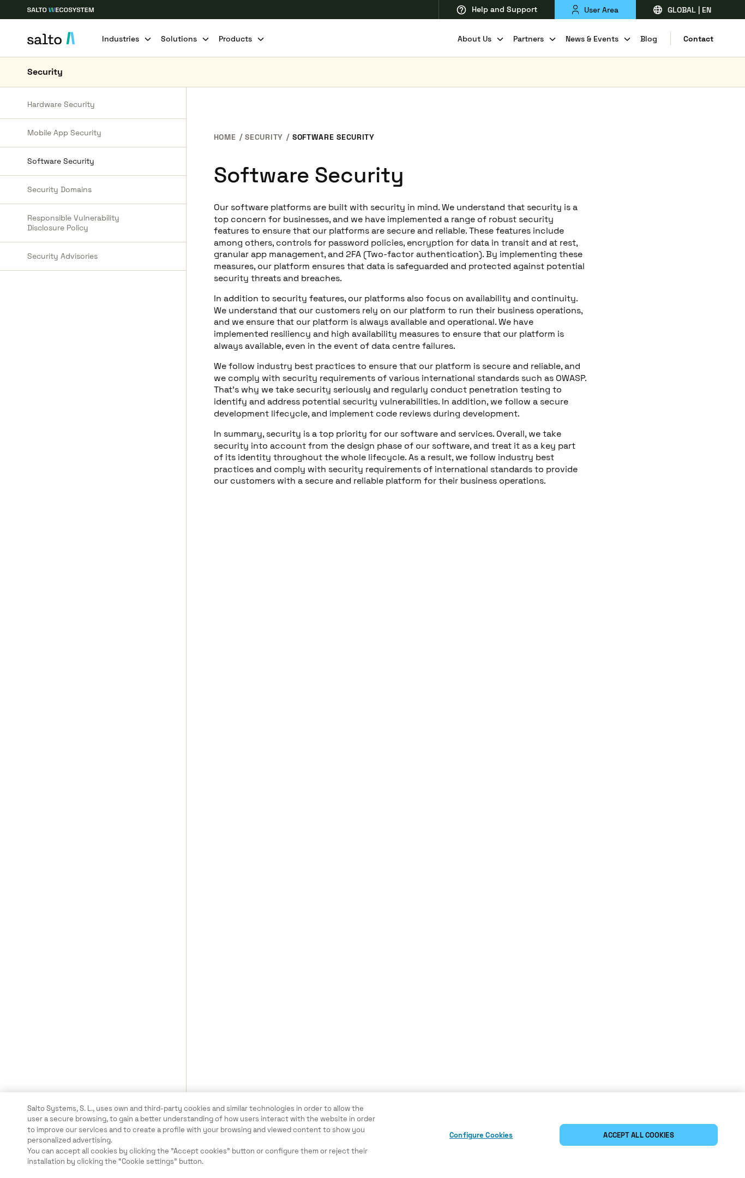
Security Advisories (62, 256)
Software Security (60, 161)
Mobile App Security (64, 133)
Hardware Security (61, 104)
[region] (372, 1135)
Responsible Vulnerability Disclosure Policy (73, 223)
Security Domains (59, 189)
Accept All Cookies (638, 1135)
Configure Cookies (481, 1135)
